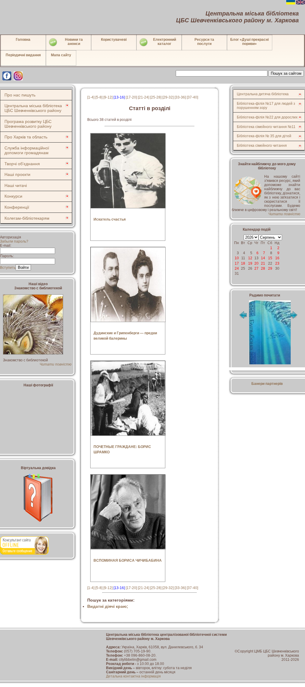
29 (270, 268)
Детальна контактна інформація (133, 676)
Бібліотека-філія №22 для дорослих (267, 117)
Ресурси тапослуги (204, 42)
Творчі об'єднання (22, 163)
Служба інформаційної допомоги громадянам (26, 150)
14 (263, 258)
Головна (23, 40)
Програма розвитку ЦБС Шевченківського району (28, 124)
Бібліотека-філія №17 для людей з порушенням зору (266, 106)
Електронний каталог (164, 42)
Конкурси (13, 196)
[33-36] (180, 97)
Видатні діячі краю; (107, 606)
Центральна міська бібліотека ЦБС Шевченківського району (33, 108)
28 (263, 268)
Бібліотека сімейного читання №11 (266, 127)
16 (277, 258)
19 (250, 263)
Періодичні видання (23, 55)
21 (263, 263)
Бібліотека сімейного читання (262, 145)
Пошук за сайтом (286, 73)
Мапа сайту (61, 55)
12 (250, 258)
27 (256, 268)
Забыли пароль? (14, 241)
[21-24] (143, 97)
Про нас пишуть (19, 95)
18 (243, 263)
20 (256, 263)
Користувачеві (114, 40)
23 (277, 263)
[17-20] (131, 97)
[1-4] (90, 97)
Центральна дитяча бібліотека (263, 94)
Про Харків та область (25, 137)
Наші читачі (15, 185)
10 (237, 258)
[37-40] (192, 97)
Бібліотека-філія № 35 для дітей (264, 136)
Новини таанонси (74, 42)
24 (237, 268)
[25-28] (155, 97)
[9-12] (108, 97)
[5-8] (98, 97)
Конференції (16, 207)
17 (237, 263)
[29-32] (168, 97)
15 (270, 258)
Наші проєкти (17, 174)
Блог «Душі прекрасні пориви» (249, 42)
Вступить (7, 268)
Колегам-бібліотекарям (26, 218)
